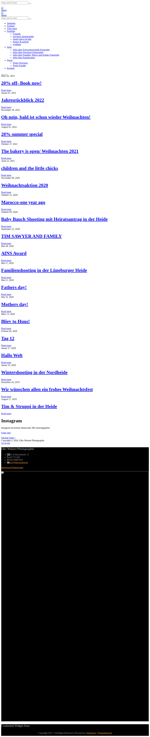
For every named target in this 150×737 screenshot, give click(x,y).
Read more (6, 90)
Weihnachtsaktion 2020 (24, 185)
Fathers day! (14, 287)
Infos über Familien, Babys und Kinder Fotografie (36, 55)
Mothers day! (14, 304)
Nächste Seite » (8, 438)
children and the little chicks (29, 168)
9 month (17, 34)
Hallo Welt (12, 355)
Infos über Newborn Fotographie (28, 52)
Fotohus (11, 26)
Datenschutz (17, 467)
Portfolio (11, 31)
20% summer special (22, 134)
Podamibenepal (105, 733)
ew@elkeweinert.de (18, 462)
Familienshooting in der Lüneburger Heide (44, 270)
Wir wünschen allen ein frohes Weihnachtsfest (47, 389)
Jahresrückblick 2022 (22, 100)
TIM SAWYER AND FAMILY (31, 236)
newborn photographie (23, 36)
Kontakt (11, 68)
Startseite (11, 23)
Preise (10, 60)
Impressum (6, 467)
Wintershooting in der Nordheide (34, 372)
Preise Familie (19, 65)
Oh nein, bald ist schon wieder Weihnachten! (46, 117)
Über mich (12, 28)
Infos (9, 47)
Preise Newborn (20, 63)
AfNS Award (14, 253)
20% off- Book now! (21, 83)
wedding (17, 44)
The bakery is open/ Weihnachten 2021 (40, 151)
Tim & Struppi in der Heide (29, 406)
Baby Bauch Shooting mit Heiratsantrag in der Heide (54, 219)
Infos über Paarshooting (24, 57)
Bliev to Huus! (15, 321)
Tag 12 (7, 338)
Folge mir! (6, 433)
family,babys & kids (22, 39)
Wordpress (91, 733)
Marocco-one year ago (23, 202)
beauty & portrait (21, 42)
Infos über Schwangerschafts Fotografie (31, 49)
